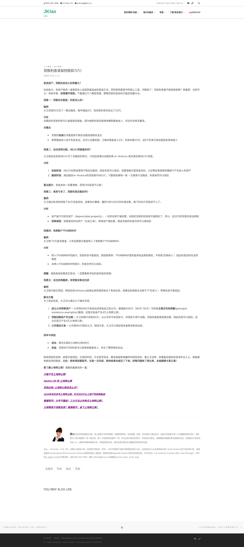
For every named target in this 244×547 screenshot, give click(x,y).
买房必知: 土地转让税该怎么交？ (61, 387)
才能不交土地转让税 (54, 374)
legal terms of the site (91, 542)
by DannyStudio (94, 538)
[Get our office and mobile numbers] (192, 3)
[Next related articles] (197, 497)
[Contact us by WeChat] (188, 3)
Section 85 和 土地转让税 (58, 381)
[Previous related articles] (191, 497)
